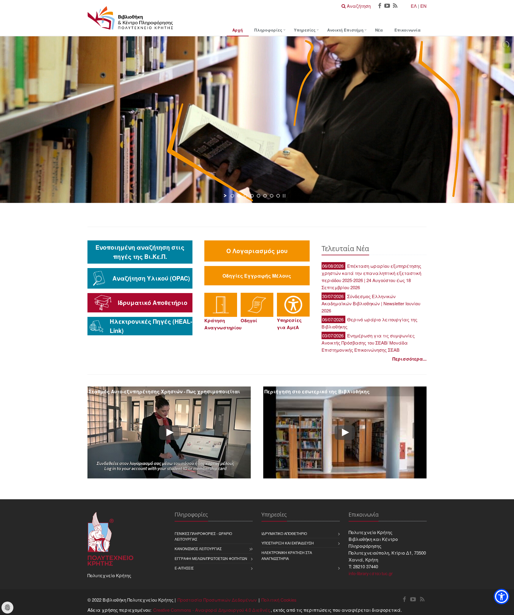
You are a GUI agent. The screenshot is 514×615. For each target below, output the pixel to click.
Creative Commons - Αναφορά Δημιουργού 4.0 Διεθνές (211, 610)
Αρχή (237, 30)
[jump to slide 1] (232, 196)
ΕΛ (414, 6)
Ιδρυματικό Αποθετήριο (284, 533)
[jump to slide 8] (278, 196)
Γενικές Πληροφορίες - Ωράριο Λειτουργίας (203, 536)
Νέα (379, 30)
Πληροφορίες (268, 30)
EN (423, 6)
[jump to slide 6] (265, 196)
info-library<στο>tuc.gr (371, 573)
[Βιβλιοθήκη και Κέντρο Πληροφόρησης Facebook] (379, 6)
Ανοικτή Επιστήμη (345, 30)
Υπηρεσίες (305, 30)
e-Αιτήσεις (184, 567)
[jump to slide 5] (258, 196)
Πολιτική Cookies (279, 600)
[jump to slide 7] (271, 196)
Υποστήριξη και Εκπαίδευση (287, 542)
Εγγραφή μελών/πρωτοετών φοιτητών (211, 558)
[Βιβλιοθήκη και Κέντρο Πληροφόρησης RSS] (395, 6)
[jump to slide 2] (239, 196)
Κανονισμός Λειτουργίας (198, 548)
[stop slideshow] (284, 196)
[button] (501, 596)
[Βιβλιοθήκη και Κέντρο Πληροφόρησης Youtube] (387, 6)
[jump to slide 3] (245, 196)
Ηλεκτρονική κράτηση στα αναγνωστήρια (286, 555)
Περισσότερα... (409, 359)
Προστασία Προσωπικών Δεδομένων (217, 600)
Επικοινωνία (407, 30)
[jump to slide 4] (252, 196)
